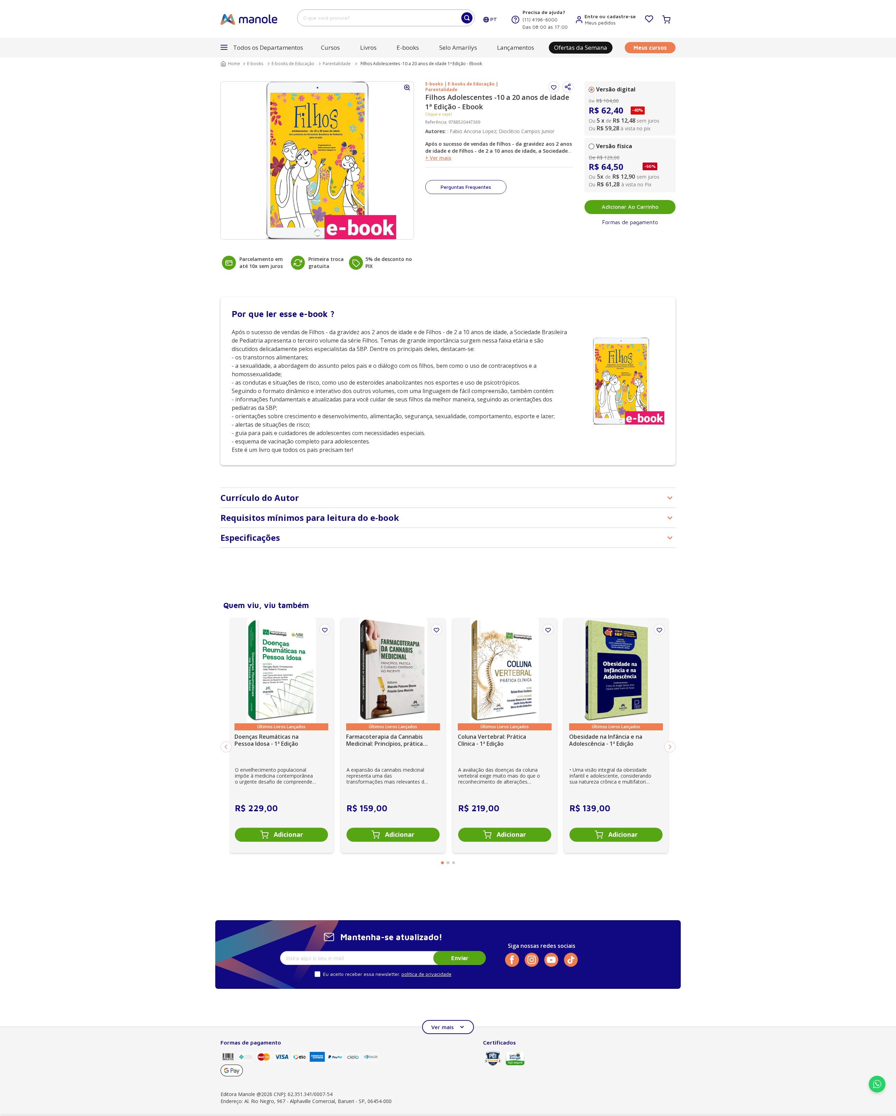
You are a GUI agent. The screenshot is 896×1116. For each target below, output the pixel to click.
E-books (255, 64)
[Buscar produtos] (466, 17)
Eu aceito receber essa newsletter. (361, 974)
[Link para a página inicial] (230, 63)
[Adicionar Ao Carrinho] (281, 835)
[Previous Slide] (226, 746)
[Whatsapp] (877, 1090)
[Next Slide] (670, 746)
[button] (567, 86)
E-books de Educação (293, 64)
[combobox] (386, 17)
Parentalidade (337, 64)
